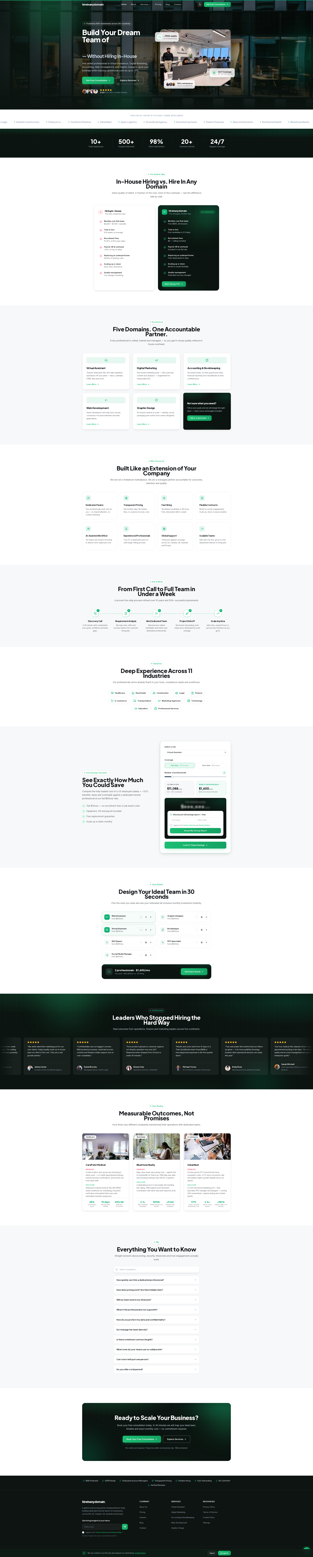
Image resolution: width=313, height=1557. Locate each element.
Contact (177, 4)
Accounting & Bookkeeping (182, 1517)
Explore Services (128, 80)
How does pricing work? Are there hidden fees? (140, 1290)
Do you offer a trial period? (130, 1369)
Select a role (170, 747)
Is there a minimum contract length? (135, 1339)
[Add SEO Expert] (151, 942)
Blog (168, 4)
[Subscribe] (125, 1527)
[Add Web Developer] (151, 917)
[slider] (172, 777)
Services (144, 4)
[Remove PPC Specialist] (197, 942)
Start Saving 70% (172, 284)
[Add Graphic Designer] (206, 917)
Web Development (179, 1523)
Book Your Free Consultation (140, 1439)
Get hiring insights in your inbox (96, 1520)
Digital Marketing (178, 1512)
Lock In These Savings (194, 845)
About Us (143, 1507)
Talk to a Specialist (198, 418)
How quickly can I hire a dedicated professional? (140, 1280)
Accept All (224, 1553)
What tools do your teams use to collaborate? (139, 1349)
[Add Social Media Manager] (151, 955)
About (133, 4)
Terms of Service (189, 825)
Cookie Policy (209, 1517)
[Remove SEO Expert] (141, 942)
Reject (212, 1553)
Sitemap (206, 1523)
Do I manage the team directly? (132, 1329)
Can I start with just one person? (133, 1359)
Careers (143, 1517)
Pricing (158, 4)
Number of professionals (175, 773)
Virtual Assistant (178, 1507)
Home (123, 4)
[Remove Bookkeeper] (197, 930)
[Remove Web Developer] (141, 917)
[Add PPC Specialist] (206, 942)
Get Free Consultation (215, 4)
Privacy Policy (204, 825)
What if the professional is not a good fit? (137, 1309)
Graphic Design (177, 1528)
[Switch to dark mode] (200, 4)
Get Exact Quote (193, 971)
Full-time (180, 765)
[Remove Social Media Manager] (141, 955)
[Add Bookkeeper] (206, 930)
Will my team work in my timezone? (134, 1299)
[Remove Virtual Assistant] (141, 930)
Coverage (169, 760)
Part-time (211, 765)
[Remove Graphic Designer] (197, 917)
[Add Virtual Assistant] (151, 930)
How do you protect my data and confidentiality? (141, 1319)
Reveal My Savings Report (195, 831)
